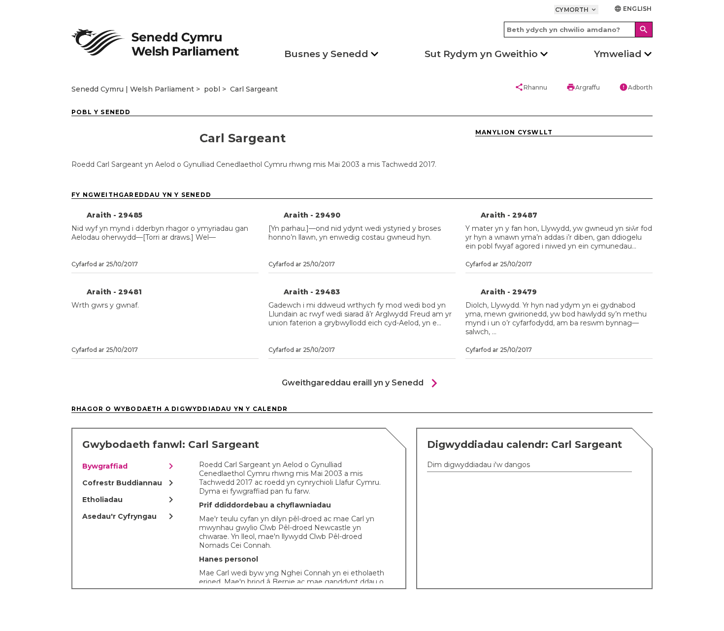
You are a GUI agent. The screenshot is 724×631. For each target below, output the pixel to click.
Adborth (636, 87)
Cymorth (576, 9)
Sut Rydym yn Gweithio (481, 54)
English (633, 8)
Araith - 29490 (312, 215)
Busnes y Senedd (326, 54)
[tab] (129, 466)
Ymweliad (618, 54)
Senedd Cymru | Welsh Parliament (132, 89)
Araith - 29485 (114, 215)
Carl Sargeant (254, 89)
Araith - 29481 (114, 291)
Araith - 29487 (509, 215)
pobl (212, 89)
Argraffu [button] (583, 87)
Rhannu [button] (531, 87)
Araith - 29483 (312, 291)
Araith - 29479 (509, 291)
